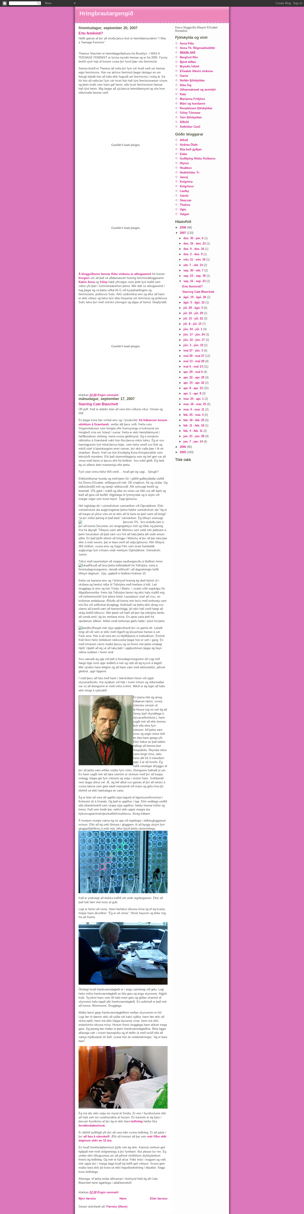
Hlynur (184, 163)
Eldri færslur (159, 1198)
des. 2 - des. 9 (193, 254)
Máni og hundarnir (192, 103)
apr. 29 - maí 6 (193, 372)
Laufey (184, 191)
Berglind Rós (189, 57)
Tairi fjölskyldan (191, 117)
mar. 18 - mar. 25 (195, 404)
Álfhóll (184, 122)
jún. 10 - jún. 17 (194, 339)
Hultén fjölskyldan (192, 80)
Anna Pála (187, 43)
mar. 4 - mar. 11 (194, 409)
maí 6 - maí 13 (193, 366)
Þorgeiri (84, 278)
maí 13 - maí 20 (194, 361)
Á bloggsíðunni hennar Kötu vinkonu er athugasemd (115, 274)
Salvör (184, 195)
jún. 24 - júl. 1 (193, 329)
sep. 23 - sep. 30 (195, 275)
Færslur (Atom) (116, 1206)
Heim (123, 1198)
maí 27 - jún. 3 (193, 350)
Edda (183, 154)
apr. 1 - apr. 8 (192, 393)
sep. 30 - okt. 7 (193, 270)
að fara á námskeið (96, 1136)
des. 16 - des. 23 (195, 243)
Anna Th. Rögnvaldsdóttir (197, 48)
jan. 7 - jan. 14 (193, 441)
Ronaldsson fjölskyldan (196, 108)
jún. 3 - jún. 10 (193, 345)
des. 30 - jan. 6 (193, 238)
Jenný (184, 177)
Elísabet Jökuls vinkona (196, 71)
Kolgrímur (187, 186)
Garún (184, 75)
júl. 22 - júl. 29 (193, 313)
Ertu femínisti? (91, 33)
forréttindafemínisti (92, 1125)
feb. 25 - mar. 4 (194, 414)
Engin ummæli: (108, 395)
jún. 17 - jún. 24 (194, 334)
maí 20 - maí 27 (194, 356)
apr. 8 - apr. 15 (193, 388)
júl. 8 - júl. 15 (192, 323)
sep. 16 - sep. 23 (195, 281)
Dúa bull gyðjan (191, 149)
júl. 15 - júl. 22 (193, 318)
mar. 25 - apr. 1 (194, 398)
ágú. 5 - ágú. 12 (194, 302)
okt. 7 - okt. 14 (193, 265)
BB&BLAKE (188, 52)
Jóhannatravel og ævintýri (198, 89)
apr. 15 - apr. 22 (194, 382)
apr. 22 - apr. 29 (194, 377)
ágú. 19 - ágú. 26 (195, 297)
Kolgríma (186, 181)
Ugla (183, 209)
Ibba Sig (185, 85)
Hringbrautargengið (106, 13)
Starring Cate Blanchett (98, 404)
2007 (183, 232)
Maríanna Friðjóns (192, 99)
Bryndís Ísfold (189, 66)
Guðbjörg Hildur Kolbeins (197, 158)
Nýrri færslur (87, 1198)
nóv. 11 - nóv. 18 (194, 259)
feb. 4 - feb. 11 (193, 430)
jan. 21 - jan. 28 (194, 436)
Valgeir (184, 214)
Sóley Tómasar (190, 112)
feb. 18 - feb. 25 (194, 420)
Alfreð (184, 140)
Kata (183, 94)
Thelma (185, 204)
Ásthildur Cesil (190, 126)
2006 (183, 446)
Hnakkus (186, 168)
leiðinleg (137, 1121)
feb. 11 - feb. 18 (194, 425)
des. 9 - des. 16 (194, 248)
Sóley (104, 282)
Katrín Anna (87, 282)
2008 (183, 227)
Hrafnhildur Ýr (189, 172)
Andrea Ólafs (189, 144)
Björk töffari (188, 62)
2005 (183, 452)
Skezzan (185, 200)
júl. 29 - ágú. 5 (193, 307)
